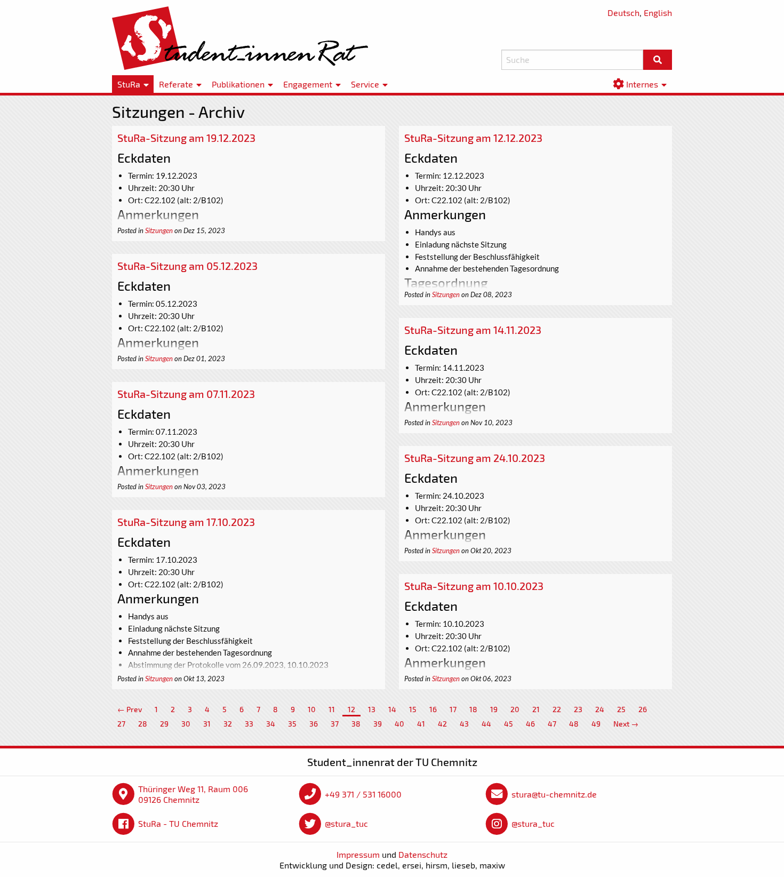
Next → (625, 723)
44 (486, 723)
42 (442, 723)
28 (142, 723)
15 (413, 709)
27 (121, 723)
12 (351, 709)
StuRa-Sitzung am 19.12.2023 (186, 137)
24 (599, 709)
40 (399, 723)
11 (332, 709)
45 (508, 723)
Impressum (358, 854)
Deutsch (623, 12)
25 (621, 709)
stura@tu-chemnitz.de (554, 794)
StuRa (128, 84)
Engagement (307, 84)
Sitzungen (159, 230)
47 (552, 723)
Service (365, 84)
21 (536, 709)
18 (473, 709)
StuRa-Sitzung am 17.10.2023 (186, 521)
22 (557, 709)
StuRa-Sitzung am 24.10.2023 (474, 457)
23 (578, 709)
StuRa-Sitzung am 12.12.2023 (473, 137)
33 (249, 723)
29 (164, 723)
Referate (176, 84)
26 (642, 709)
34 (270, 723)
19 (494, 709)
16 (433, 709)
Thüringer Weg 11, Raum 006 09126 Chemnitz (193, 794)
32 (227, 723)
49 (596, 723)
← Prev (129, 709)
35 (292, 723)
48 (574, 723)
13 (371, 709)
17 (453, 709)
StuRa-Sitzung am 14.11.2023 (472, 329)
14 (392, 709)
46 (530, 723)
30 (185, 723)
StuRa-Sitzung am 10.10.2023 (473, 585)
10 (312, 709)
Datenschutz (422, 854)
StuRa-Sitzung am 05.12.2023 (187, 265)
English (658, 12)
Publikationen (238, 84)
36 (313, 723)
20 (514, 709)
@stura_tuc (346, 823)
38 (356, 723)
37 (335, 723)
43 (464, 723)
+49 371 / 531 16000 (363, 794)
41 (421, 723)
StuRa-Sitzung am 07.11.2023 (186, 393)
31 (207, 723)
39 (377, 723)
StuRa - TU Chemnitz (178, 823)
